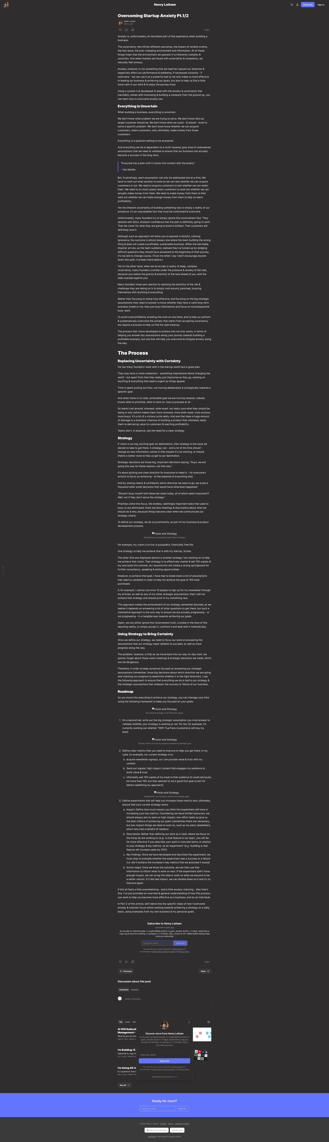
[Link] (114, 106)
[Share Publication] (297, 4)
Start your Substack (158, 1130)
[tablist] (129, 989)
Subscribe (308, 4)
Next (203, 971)
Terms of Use (177, 1067)
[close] (189, 1022)
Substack (152, 1136)
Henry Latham (129, 21)
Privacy (163, 1123)
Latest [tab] (127, 1022)
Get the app (177, 1130)
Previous (127, 971)
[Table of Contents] (3, 571)
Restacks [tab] (134, 990)
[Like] (120, 29)
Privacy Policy (184, 1069)
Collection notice (182, 1123)
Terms (170, 1123)
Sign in (321, 4)
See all (123, 1085)
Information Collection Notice (163, 1069)
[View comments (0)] (126, 29)
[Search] (291, 4)
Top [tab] (120, 1022)
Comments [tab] (123, 990)
